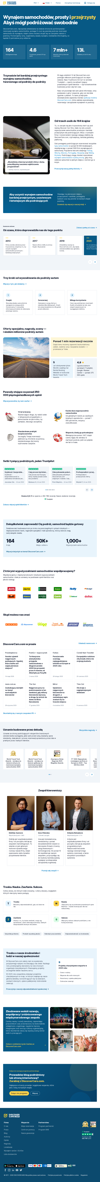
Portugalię (72, 153)
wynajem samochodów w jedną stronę (69, 158)
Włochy (57, 153)
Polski (48, 3)
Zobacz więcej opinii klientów (15, 505)
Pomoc (58, 3)
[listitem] (14, 664)
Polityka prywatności (55, 1175)
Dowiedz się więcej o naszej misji (70, 204)
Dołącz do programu (19, 1093)
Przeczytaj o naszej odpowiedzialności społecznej (26, 989)
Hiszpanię (80, 153)
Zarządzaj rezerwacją (72, 3)
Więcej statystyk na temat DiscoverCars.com (24, 552)
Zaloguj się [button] (91, 3)
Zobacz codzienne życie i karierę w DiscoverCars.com (20, 1045)
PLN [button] (35, 3)
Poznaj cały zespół (49, 871)
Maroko (64, 153)
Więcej (35, 1093)
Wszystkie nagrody (87, 730)
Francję (89, 151)
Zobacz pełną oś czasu (85, 228)
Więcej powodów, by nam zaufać (16, 401)
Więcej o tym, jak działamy (14, 284)
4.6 (32, 50)
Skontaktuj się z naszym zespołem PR (18, 713)
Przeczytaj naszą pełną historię (67, 169)
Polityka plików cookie (71, 1175)
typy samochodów (61, 146)
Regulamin (84, 1175)
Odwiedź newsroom (87, 643)
